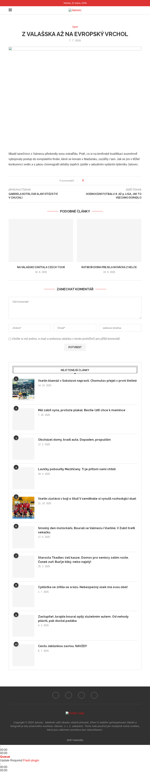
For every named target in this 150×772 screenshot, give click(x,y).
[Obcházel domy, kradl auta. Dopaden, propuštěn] (23, 449)
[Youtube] (81, 695)
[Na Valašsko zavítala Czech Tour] (41, 240)
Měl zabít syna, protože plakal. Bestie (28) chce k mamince (81, 410)
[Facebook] (55, 695)
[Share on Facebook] (88, 180)
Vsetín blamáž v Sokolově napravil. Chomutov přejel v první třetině (87, 380)
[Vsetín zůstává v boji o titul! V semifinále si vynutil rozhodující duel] (23, 508)
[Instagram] (68, 695)
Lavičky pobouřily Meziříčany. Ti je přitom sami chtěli (77, 469)
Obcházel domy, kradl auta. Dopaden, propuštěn (74, 439)
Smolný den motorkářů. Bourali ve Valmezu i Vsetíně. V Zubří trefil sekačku (86, 530)
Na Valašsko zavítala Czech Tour (41, 267)
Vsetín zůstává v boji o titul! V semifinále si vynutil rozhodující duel (87, 498)
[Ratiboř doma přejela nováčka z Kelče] (109, 240)
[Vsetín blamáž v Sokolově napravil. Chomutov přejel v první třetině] (23, 390)
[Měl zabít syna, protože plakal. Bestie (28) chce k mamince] (23, 419)
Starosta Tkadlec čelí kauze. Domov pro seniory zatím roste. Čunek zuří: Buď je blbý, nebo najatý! (83, 559)
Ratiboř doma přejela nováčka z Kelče (109, 267)
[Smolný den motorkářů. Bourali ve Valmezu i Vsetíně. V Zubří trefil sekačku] (23, 537)
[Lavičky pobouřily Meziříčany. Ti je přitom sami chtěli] (23, 478)
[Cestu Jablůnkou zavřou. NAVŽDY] (23, 655)
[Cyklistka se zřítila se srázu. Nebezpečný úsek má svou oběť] (23, 596)
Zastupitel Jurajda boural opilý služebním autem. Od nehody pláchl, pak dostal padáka (83, 618)
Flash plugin (31, 760)
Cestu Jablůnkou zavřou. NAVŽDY (62, 646)
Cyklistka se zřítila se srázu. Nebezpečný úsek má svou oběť (83, 587)
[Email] (94, 695)
